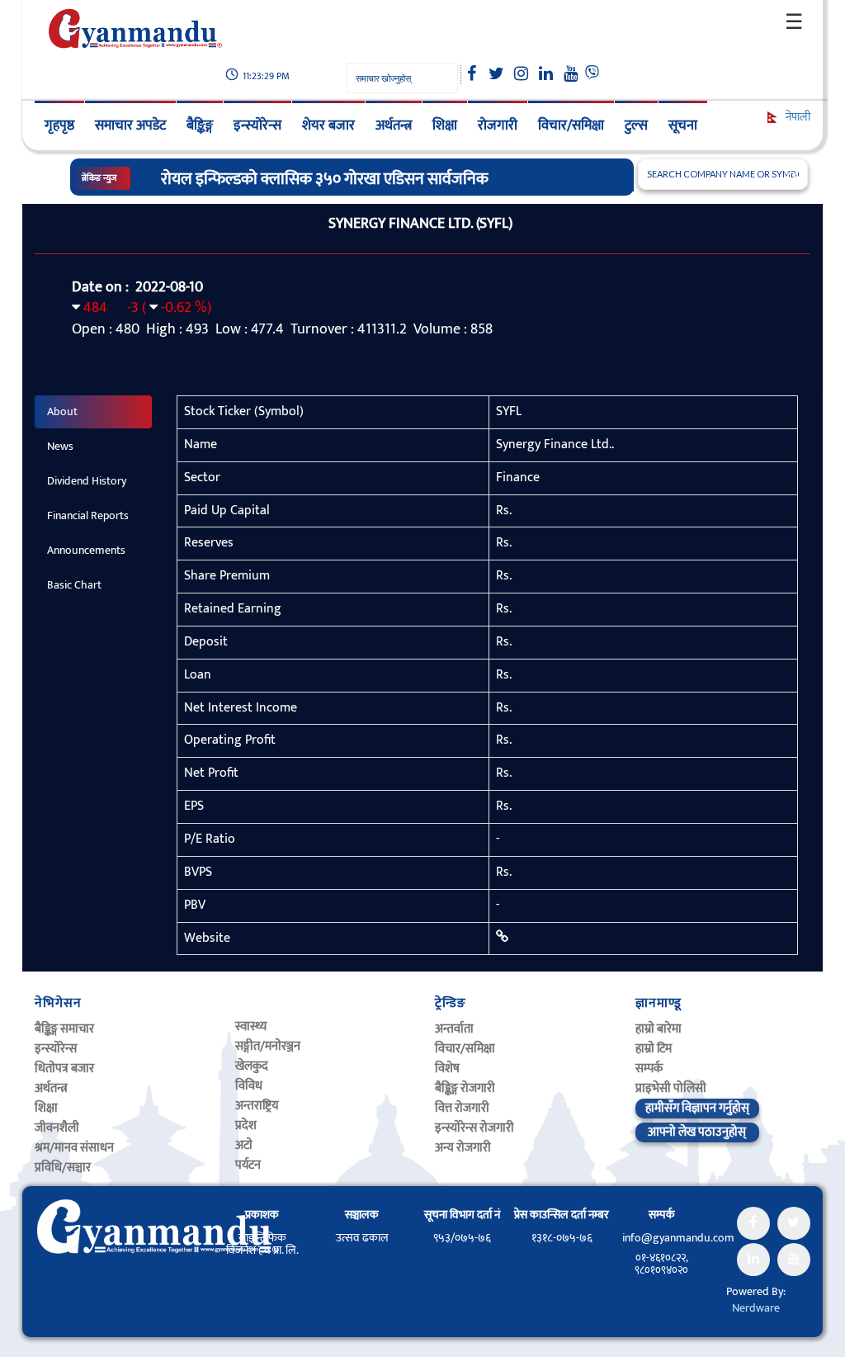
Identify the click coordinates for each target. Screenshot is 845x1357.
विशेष (447, 1068)
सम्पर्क (649, 1068)
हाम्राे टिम (653, 1048)
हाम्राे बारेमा (658, 1029)
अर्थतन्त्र (393, 125)
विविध (248, 1086)
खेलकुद (251, 1066)
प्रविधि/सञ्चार (63, 1167)
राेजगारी (497, 125)
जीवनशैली (57, 1128)
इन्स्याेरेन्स (56, 1048)
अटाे (244, 1145)
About (62, 411)
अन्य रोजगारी (463, 1147)
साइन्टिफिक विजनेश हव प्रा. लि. (262, 1244)
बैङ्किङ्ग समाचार (64, 1029)
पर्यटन (248, 1165)
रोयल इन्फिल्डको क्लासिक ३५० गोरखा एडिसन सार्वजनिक (325, 179)
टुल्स (636, 125)
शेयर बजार (328, 125)
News (60, 446)
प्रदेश (246, 1125)
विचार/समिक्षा (571, 125)
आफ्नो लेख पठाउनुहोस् (697, 1132)
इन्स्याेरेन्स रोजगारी (474, 1128)
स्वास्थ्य (251, 1026)
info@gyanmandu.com (678, 1237)
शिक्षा (444, 125)
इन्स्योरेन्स (257, 125)
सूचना (682, 125)
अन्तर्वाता (454, 1029)
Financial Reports (88, 515)
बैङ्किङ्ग (199, 125)
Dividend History (86, 480)
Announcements (86, 550)
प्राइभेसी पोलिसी (670, 1088)
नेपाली (796, 116)
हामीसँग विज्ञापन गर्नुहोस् (697, 1108)
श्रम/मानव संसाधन (74, 1147)
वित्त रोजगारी (462, 1108)
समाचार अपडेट (130, 125)
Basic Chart (74, 584)
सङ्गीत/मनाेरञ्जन (267, 1046)
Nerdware (756, 1307)
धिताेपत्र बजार (64, 1068)
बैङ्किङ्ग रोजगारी (465, 1088)
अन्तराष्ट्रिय (256, 1105)
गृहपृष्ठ (59, 125)
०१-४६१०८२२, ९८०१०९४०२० (661, 1264)
